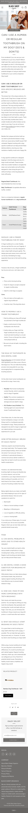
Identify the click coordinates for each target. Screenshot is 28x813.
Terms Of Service (6, 771)
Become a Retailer (6, 766)
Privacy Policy (5, 773)
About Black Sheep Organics (9, 763)
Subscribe (13, 740)
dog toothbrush (10, 126)
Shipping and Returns (7, 776)
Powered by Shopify (19, 805)
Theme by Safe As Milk (9, 805)
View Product (8, 695)
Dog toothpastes (6, 360)
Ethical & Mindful (6, 768)
